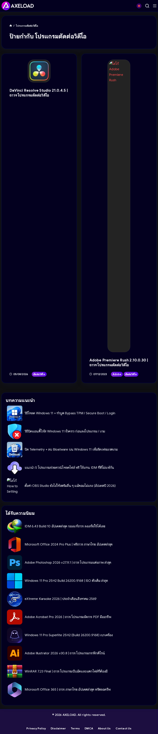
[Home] (10, 26)
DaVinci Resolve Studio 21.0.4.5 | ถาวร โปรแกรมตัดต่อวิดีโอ (38, 92)
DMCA (89, 728)
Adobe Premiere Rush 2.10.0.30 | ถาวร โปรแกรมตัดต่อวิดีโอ (118, 362)
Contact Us (124, 728)
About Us (104, 728)
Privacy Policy (36, 728)
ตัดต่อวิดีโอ (39, 374)
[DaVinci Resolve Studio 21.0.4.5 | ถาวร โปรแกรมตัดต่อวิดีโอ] (39, 71)
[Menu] (154, 6)
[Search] (147, 6)
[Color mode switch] (139, 5)
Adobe (117, 374)
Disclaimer (58, 728)
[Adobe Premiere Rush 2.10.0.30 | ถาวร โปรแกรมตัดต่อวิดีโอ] (119, 206)
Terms (75, 728)
